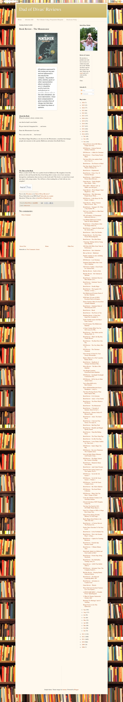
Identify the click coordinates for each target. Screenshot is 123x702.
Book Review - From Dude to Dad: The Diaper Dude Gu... (92, 224)
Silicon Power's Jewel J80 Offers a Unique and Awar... (92, 144)
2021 (83, 116)
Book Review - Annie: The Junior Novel (92, 417)
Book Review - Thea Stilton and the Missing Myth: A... (93, 333)
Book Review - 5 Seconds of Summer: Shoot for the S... (91, 409)
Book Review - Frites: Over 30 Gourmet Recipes (91, 174)
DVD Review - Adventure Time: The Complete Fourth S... (93, 569)
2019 (83, 121)
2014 (83, 134)
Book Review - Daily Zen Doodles (92, 232)
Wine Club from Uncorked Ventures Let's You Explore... (93, 588)
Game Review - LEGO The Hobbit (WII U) (92, 565)
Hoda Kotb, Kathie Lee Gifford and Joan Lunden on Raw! (92, 552)
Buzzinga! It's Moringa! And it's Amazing (92, 601)
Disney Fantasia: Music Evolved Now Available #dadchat (93, 302)
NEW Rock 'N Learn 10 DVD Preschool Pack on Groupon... (92, 298)
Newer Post (23, 246)
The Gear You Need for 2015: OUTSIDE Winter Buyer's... (91, 507)
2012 (83, 637)
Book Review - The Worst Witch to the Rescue (92, 402)
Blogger (76, 689)
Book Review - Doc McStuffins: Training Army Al (92, 560)
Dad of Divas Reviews (42, 194)
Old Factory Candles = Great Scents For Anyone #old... (93, 267)
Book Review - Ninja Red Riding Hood (92, 433)
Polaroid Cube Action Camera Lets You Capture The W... (92, 470)
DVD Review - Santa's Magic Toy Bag (92, 446)
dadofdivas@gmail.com (44, 198)
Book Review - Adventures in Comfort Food (91, 581)
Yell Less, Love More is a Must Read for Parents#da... (93, 212)
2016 (83, 129)
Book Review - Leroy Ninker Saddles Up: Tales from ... (93, 442)
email (81, 73)
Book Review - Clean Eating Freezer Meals (93, 156)
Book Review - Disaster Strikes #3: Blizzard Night (92, 413)
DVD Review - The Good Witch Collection (92, 490)
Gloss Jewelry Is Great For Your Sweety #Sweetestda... (92, 354)
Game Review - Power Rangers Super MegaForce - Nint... (93, 190)
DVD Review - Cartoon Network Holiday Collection (92, 149)
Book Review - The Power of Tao (92, 313)
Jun (85, 617)
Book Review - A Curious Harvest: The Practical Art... (92, 524)
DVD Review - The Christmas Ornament (91, 350)
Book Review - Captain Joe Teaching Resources (93, 539)
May (85, 620)
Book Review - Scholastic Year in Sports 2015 (92, 283)
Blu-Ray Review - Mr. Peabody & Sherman (92, 274)
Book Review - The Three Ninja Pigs (93, 436)
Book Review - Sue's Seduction (91, 250)
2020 (83, 118)
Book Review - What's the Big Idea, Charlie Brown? (93, 337)
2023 (83, 110)
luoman (65, 689)
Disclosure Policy (71, 20)
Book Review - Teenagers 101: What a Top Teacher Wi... (93, 207)
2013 (83, 634)
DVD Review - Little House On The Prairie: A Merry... (93, 199)
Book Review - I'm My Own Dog (92, 439)
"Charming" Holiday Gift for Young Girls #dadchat (93, 242)
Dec (85, 136)
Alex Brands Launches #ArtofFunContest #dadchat (91, 371)
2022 (83, 113)
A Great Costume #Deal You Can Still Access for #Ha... (92, 329)
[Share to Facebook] (50, 203)
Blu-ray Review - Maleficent (91, 253)
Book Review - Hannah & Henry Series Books (92, 463)
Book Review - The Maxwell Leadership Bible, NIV (91, 577)
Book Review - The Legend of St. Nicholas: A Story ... (92, 289)
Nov (85, 139)
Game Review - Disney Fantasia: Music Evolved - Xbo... (92, 203)
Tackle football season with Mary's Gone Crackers (92, 320)
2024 (83, 108)
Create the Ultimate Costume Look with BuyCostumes (92, 498)
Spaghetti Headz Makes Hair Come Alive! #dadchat (92, 263)
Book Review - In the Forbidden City (93, 532)
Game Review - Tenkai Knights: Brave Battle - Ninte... (92, 182)
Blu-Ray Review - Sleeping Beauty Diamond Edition (92, 573)
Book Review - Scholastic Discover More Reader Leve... (92, 278)
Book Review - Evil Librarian (91, 396)
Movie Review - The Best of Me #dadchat (92, 367)
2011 (83, 639)
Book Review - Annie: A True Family (93, 399)
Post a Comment (26, 215)
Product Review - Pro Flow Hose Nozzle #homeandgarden (92, 236)
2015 (83, 131)
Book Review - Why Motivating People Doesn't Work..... (92, 195)
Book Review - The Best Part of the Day (93, 341)
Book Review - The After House (92, 239)
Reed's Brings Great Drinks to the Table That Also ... (92, 519)
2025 (83, 105)
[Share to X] (49, 203)
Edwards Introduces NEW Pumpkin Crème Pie (93, 502)
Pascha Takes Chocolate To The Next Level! (93, 528)
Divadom (29, 194)
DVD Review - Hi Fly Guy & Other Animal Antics (93, 380)
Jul (84, 615)
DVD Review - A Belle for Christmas (93, 152)
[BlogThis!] (47, 203)
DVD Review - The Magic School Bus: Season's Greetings (92, 459)
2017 (83, 126)
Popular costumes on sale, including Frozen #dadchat (93, 256)
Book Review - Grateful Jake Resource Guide (91, 543)
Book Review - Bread (89, 310)
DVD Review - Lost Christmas (91, 260)
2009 (83, 644)
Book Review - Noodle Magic (91, 286)
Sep (85, 610)
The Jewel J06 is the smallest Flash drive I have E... (92, 160)
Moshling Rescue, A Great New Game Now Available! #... (91, 316)
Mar (85, 625)
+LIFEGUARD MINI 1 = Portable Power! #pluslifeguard (92, 593)
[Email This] (45, 203)
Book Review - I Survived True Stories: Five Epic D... (91, 421)
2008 (83, 647)
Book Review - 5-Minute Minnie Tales (92, 547)
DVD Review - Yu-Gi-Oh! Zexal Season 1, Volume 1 (92, 479)
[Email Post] (41, 203)
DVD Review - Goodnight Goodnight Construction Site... (93, 375)
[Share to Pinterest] (52, 203)
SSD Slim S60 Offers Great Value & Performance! (93, 247)
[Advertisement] (46, 231)
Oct (85, 142)
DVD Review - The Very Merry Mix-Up (93, 346)
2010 (83, 642)
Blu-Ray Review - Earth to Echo (92, 271)
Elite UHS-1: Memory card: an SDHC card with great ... (91, 186)
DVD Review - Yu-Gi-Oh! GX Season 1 (91, 474)
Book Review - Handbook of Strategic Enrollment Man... (91, 363)
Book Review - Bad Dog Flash (91, 425)
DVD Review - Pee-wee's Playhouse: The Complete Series (93, 451)
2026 (83, 102)
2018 (83, 123)
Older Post (71, 246)
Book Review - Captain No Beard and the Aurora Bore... (93, 229)
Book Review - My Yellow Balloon (92, 487)
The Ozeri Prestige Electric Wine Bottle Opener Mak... (92, 392)
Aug (85, 612)
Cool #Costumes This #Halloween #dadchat (92, 324)
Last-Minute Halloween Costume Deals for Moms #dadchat (92, 220)
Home (20, 20)
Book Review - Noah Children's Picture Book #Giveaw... (91, 178)
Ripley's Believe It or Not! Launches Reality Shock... (93, 358)
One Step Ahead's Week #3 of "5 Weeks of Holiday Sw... (92, 167)
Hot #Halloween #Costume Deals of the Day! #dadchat (93, 294)
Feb (85, 628)
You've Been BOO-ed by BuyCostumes (90, 384)
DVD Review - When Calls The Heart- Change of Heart (91, 494)
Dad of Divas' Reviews (40, 9)
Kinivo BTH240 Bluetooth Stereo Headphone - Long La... (92, 388)
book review (27, 205)
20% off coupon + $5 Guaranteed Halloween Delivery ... (92, 216)
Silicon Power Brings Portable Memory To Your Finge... (91, 515)
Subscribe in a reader (47, 196)
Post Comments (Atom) (33, 249)
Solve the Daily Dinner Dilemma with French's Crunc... (92, 455)
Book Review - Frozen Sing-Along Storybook (92, 556)
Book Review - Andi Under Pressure (93, 467)
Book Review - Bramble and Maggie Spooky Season (93, 428)
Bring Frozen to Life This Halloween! (90, 605)
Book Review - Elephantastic (91, 170)
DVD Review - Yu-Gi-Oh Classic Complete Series (92, 483)
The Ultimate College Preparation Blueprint (50, 20)
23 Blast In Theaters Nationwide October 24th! (92, 597)
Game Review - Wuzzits (89, 585)
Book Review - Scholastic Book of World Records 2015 (92, 307)
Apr (85, 623)
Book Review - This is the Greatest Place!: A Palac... (92, 535)
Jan (85, 631)
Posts (83, 90)
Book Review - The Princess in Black (93, 163)
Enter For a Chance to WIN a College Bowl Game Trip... (93, 511)
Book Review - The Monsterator (92, 405)
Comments (85, 94)
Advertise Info (29, 20)
